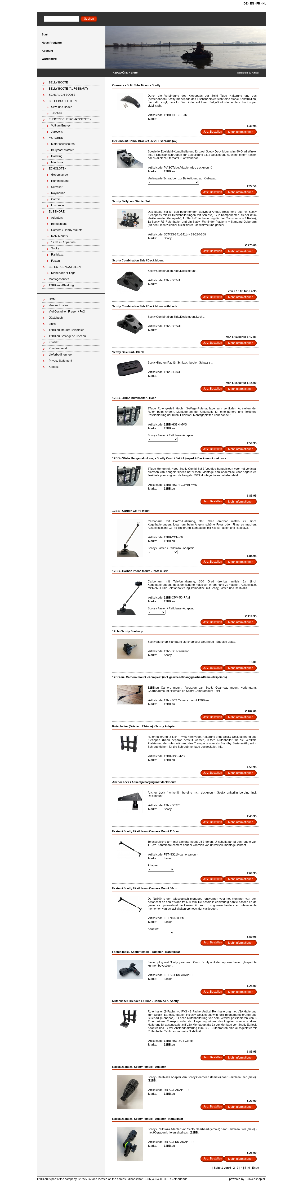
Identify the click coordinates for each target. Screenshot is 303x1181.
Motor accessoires (63, 144)
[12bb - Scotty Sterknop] (130, 657)
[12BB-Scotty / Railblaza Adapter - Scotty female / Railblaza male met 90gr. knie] (130, 1160)
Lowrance (57, 205)
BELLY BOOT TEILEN (63, 101)
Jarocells (57, 131)
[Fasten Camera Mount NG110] (130, 857)
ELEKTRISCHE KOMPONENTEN (70, 119)
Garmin (56, 199)
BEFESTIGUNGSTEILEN (65, 267)
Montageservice (59, 279)
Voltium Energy (61, 125)
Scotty (134, 72)
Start (45, 34)
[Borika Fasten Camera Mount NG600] (130, 911)
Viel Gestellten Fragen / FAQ (67, 311)
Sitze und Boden (61, 107)
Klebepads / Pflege (63, 273)
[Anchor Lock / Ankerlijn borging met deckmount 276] (130, 812)
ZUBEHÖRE (121, 72)
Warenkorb (49, 59)
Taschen (56, 113)
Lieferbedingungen (61, 354)
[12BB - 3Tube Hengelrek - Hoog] (130, 424)
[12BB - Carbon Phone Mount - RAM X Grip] (130, 614)
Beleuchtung (59, 224)
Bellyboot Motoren (63, 150)
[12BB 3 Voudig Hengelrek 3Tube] (130, 752)
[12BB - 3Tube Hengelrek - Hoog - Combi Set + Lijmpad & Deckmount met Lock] (130, 484)
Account (47, 50)
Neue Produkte (52, 42)
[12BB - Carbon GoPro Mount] (130, 555)
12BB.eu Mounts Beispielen (67, 330)
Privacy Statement (60, 360)
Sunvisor (56, 187)
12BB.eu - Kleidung (61, 285)
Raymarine (58, 193)
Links (52, 324)
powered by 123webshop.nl (247, 1179)
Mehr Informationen (240, 132)
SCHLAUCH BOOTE (62, 94)
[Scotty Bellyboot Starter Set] (130, 227)
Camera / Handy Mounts (66, 230)
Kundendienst (58, 348)
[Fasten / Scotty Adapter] (130, 978)
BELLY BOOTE (58, 82)
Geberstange (59, 174)
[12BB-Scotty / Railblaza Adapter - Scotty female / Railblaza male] (130, 1108)
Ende (255, 1167)
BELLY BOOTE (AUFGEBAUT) (68, 88)
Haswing (56, 156)
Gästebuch (56, 317)
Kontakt (53, 342)
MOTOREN (56, 137)
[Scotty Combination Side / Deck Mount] (130, 293)
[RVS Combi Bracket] (130, 167)
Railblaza (57, 254)
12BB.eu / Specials (63, 242)
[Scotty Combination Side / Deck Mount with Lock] (130, 333)
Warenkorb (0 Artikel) (248, 72)
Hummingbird (60, 180)
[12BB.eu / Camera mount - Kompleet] (130, 703)
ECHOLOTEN (58, 168)
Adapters (57, 217)
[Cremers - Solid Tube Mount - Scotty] (130, 109)
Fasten (55, 260)
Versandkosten (58, 305)
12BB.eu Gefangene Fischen (67, 336)
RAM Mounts (59, 236)
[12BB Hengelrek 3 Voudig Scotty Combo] (130, 1027)
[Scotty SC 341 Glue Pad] (130, 375)
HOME (53, 299)
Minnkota (57, 162)
